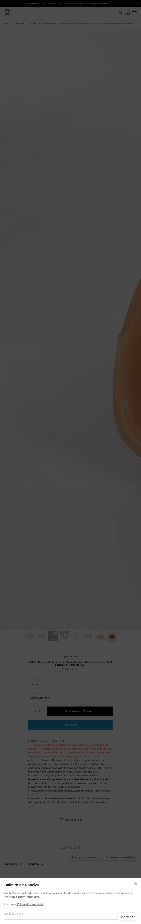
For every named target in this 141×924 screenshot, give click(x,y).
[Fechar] (136, 883)
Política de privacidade (30, 904)
